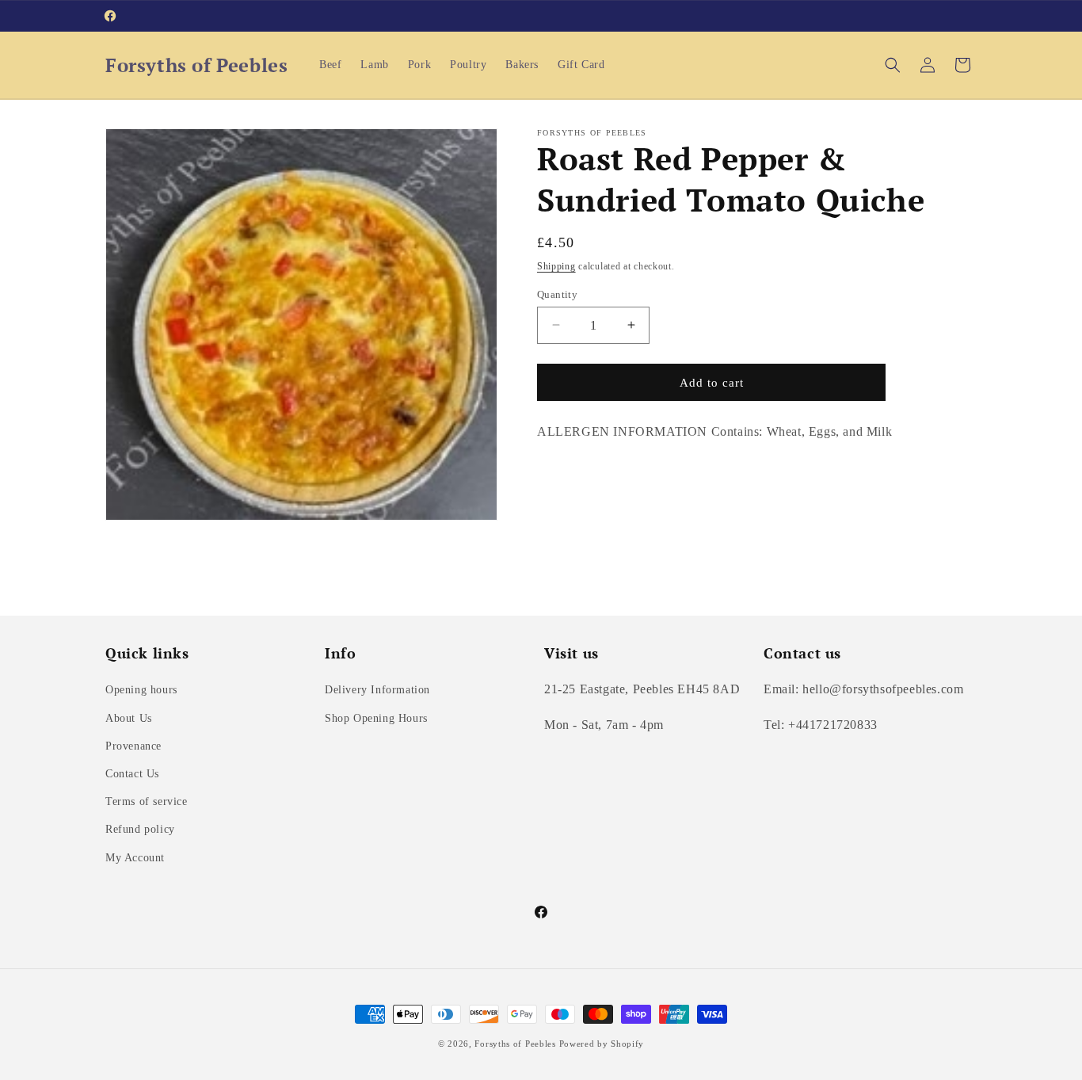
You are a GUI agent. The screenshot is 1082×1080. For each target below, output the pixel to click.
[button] (892, 65)
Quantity (557, 294)
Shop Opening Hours (376, 718)
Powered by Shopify (602, 1043)
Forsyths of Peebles (514, 1043)
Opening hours (141, 690)
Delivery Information (377, 690)
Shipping (556, 266)
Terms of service (146, 801)
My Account (135, 858)
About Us (128, 718)
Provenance (133, 746)
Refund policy (140, 829)
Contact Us (132, 774)
